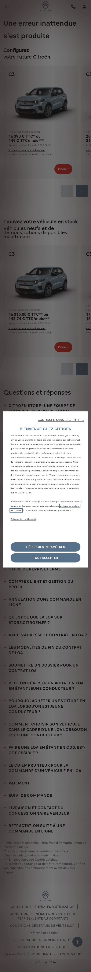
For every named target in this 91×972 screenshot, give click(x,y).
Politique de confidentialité (23, 519)
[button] (61, 419)
